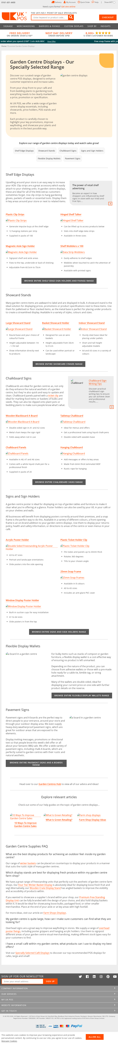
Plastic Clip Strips (15, 214)
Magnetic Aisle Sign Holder (20, 246)
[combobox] (52, 17)
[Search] (71, 17)
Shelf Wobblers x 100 (71, 246)
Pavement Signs (72, 158)
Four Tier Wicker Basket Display (35, 884)
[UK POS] (14, 16)
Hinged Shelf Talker (70, 214)
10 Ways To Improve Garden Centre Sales (25, 824)
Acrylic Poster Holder (17, 539)
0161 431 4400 (8, 2)
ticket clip (53, 395)
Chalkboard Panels (16, 447)
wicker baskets (28, 863)
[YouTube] (115, 976)
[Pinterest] (108, 976)
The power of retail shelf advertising (88, 193)
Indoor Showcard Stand (92, 323)
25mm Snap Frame (70, 571)
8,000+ (98, 34)
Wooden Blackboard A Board (22, 415)
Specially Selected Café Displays (32, 952)
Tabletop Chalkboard (71, 415)
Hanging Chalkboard (71, 447)
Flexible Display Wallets (49, 158)
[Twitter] (80, 976)
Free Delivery (20, 34)
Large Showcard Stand (18, 323)
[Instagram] (101, 976)
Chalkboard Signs (68, 150)
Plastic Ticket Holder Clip (73, 539)
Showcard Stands (46, 150)
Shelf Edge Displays (24, 150)
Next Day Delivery (59, 34)
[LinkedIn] (94, 976)
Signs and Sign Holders (92, 150)
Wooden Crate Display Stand (45, 888)
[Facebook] (87, 976)
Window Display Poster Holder (22, 600)
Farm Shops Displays (54, 912)
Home (4, 46)
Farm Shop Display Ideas (92, 819)
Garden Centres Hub (50, 784)
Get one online (68, 6)
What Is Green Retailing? (59, 819)
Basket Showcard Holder (55, 323)
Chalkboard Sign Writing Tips (99, 391)
